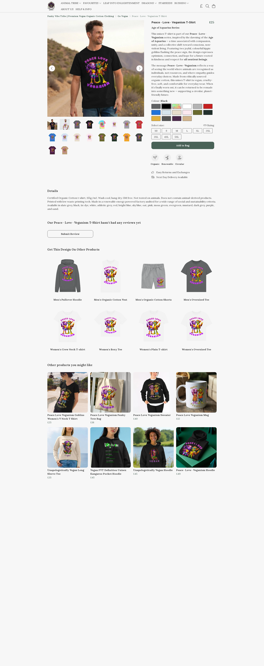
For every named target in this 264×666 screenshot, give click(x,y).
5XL (177, 136)
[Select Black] (166, 106)
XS (156, 130)
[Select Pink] (187, 112)
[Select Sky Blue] (166, 112)
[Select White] (187, 106)
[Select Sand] (187, 118)
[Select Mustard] (156, 118)
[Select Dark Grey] (166, 118)
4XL (166, 136)
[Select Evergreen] (208, 112)
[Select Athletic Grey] (197, 106)
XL (197, 130)
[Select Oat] (176, 112)
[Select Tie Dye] (176, 106)
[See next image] (139, 68)
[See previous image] (52, 68)
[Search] (207, 6)
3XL (156, 136)
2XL (208, 130)
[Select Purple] (176, 118)
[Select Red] (208, 106)
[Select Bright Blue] (156, 112)
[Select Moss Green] (197, 112)
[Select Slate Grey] (156, 106)
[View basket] (214, 6)
